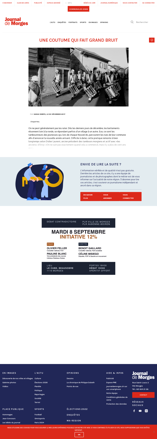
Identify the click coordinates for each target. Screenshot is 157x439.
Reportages (40, 394)
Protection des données (116, 404)
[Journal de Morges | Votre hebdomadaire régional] (16, 25)
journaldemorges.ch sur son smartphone (116, 387)
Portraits (73, 22)
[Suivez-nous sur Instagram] (146, 411)
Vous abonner (107, 196)
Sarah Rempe (40, 114)
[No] (154, 432)
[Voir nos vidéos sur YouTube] (140, 411)
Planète (38, 386)
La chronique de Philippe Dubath (81, 382)
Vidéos (5, 386)
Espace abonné (53, 3)
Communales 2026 (78, 9)
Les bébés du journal (11, 422)
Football (38, 415)
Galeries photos (9, 382)
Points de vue (72, 386)
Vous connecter (128, 196)
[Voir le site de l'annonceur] (78, 246)
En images (93, 22)
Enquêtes (62, 22)
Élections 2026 (41, 382)
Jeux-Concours (8, 418)
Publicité (110, 378)
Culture (38, 378)
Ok (79, 435)
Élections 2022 (77, 409)
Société (38, 398)
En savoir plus (87, 196)
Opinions (104, 22)
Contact (143, 395)
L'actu (52, 22)
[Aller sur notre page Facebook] (134, 411)
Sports (83, 22)
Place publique (13, 409)
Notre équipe (111, 393)
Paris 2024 (39, 422)
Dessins (70, 378)
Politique (38, 390)
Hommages (7, 415)
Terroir (37, 402)
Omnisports (40, 418)
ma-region (74, 420)
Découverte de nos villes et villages (17, 378)
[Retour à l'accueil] (143, 376)
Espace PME (111, 382)
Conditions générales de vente (116, 398)
